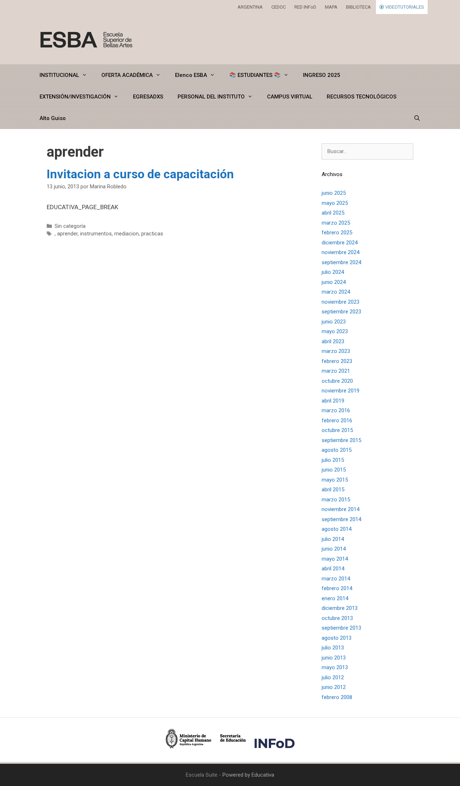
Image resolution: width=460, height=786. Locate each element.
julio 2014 (333, 539)
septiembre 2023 (341, 311)
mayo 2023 (335, 331)
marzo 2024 (336, 292)
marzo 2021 (336, 371)
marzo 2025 (336, 223)
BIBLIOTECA (358, 7)
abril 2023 (333, 341)
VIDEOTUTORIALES (404, 7)
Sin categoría (70, 226)
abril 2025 (333, 213)
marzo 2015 (336, 499)
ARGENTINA (250, 7)
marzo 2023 (336, 351)
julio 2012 (333, 677)
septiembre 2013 (341, 628)
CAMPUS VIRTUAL (289, 96)
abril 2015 (333, 489)
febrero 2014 (337, 588)
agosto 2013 (336, 638)
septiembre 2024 (341, 262)
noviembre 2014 (340, 509)
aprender (67, 234)
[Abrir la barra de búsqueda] (417, 118)
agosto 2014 (336, 529)
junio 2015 (334, 469)
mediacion (126, 234)
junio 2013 (334, 657)
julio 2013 (333, 647)
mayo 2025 (335, 203)
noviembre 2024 (340, 252)
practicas (152, 234)
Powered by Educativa (248, 775)
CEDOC (278, 7)
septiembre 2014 (341, 519)
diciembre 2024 (340, 242)
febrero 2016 (337, 420)
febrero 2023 (337, 361)
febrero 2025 (337, 232)
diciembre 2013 (340, 608)
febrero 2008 (337, 697)
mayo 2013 (335, 667)
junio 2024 (334, 282)
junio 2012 (334, 687)
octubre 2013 (337, 618)
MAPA (331, 7)
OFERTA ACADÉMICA (127, 75)
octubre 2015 (337, 430)
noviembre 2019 (340, 390)
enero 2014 (335, 598)
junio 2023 (334, 321)
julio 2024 (333, 272)
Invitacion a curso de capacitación (140, 174)
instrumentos (96, 234)
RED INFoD (305, 7)
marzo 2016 (336, 410)
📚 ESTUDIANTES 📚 (255, 75)
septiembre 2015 (341, 440)
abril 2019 (333, 400)
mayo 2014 (335, 559)
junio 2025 (334, 193)
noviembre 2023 (340, 302)
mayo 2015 (335, 480)
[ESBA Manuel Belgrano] (86, 39)
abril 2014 (333, 568)
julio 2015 (333, 460)
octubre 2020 (337, 381)
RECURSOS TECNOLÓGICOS (361, 96)
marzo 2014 (336, 578)
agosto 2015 (336, 450)
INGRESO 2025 (321, 75)
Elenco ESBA (191, 75)
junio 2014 (334, 549)
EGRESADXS (148, 96)
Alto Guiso (53, 118)
